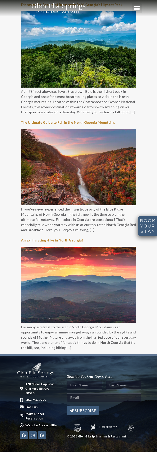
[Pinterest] (42, 435)
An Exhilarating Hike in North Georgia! (52, 240)
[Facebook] (24, 435)
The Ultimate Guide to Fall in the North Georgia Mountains (68, 122)
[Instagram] (33, 435)
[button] (137, 8)
